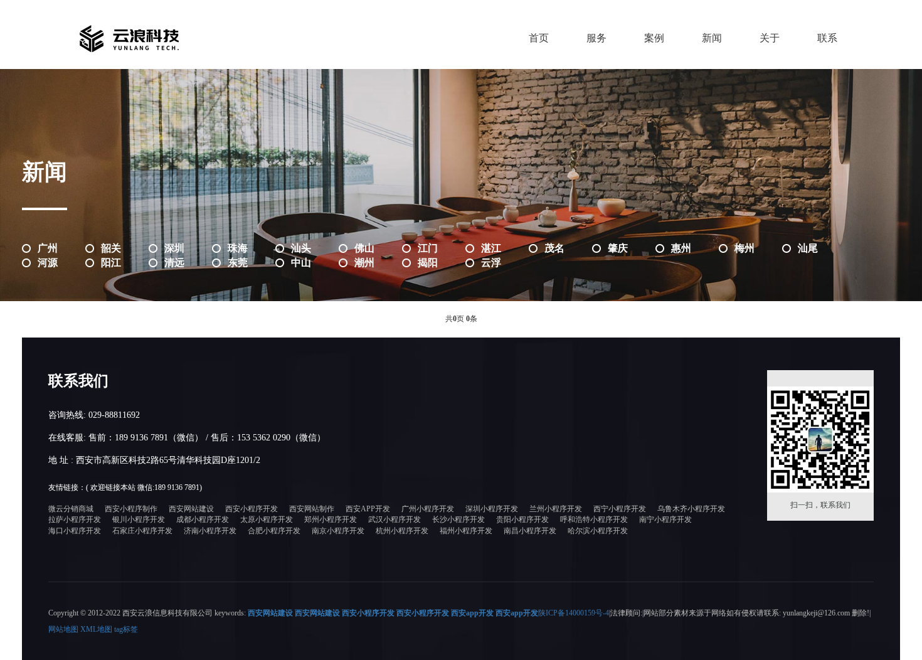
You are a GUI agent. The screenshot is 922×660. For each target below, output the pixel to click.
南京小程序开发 (338, 530)
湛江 (491, 248)
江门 (428, 248)
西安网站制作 (311, 508)
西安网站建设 (191, 508)
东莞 (238, 262)
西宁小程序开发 (619, 508)
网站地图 (63, 629)
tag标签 (126, 629)
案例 (654, 38)
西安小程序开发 (251, 508)
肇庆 (618, 248)
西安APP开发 (368, 508)
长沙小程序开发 (458, 519)
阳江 (111, 262)
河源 (48, 262)
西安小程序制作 (131, 508)
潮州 (364, 262)
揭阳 (428, 262)
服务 (596, 38)
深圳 (174, 248)
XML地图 (96, 629)
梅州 (744, 248)
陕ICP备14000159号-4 (573, 613)
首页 (539, 38)
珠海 (238, 248)
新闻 (712, 38)
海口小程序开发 (74, 530)
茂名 (554, 248)
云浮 (491, 262)
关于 (770, 38)
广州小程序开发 (427, 508)
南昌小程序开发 (530, 530)
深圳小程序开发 (491, 508)
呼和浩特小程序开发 (594, 519)
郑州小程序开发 (330, 519)
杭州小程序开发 (402, 530)
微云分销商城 (70, 508)
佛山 (364, 248)
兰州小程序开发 (555, 508)
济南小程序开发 (210, 530)
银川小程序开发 (138, 519)
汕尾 (808, 248)
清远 (174, 262)
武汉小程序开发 (394, 519)
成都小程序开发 (202, 519)
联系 (827, 38)
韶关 (111, 248)
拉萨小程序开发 (74, 519)
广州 (48, 248)
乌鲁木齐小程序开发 (691, 508)
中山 (301, 262)
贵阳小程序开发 (522, 519)
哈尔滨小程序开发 (598, 530)
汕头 (301, 248)
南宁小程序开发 (665, 519)
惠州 (681, 248)
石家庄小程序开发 (142, 530)
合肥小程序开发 (274, 530)
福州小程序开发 (466, 530)
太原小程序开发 (266, 519)
